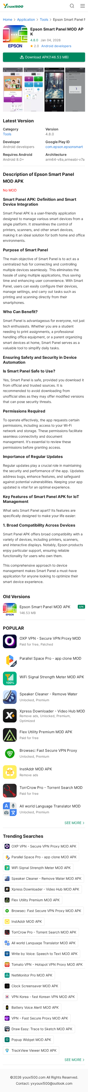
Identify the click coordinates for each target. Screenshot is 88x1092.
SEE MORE (73, 823)
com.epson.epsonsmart (64, 147)
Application (26, 19)
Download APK (47, 57)
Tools (44, 19)
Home (7, 19)
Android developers (56, 46)
